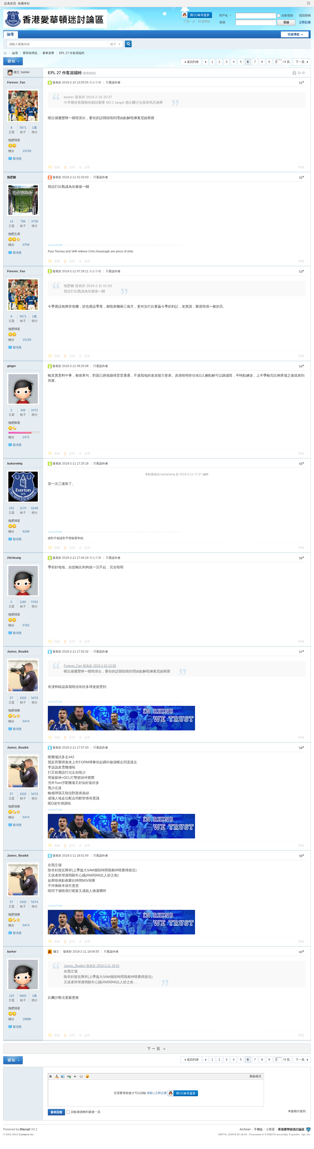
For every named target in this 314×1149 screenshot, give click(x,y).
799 (23, 221)
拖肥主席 (14, 234)
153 (11, 508)
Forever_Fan (16, 82)
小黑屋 (270, 1129)
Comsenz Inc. (26, 1134)
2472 (34, 410)
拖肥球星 (14, 140)
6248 (34, 508)
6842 (23, 996)
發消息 (17, 158)
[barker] (10, 72)
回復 (57, 167)
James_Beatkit (17, 651)
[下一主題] (304, 72)
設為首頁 (10, 3)
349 (23, 410)
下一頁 (300, 62)
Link (68, 1076)
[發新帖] (13, 61)
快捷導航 (294, 34)
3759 (34, 221)
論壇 (10, 34)
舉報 (301, 167)
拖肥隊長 (14, 422)
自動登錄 (287, 15)
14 (11, 221)
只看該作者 (113, 82)
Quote (75, 1076)
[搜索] (127, 44)
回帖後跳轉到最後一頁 (85, 1112)
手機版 (258, 1129)
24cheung (14, 558)
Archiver (245, 1129)
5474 (34, 698)
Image (62, 1076)
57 (11, 698)
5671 (23, 127)
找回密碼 (305, 15)
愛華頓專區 (30, 53)
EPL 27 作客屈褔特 (71, 53)
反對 (87, 167)
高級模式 (255, 1076)
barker (25, 72)
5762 (34, 602)
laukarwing (14, 463)
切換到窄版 (308, 3)
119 (11, 996)
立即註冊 (305, 22)
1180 (23, 602)
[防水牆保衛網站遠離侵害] (308, 1129)
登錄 (150, 1093)
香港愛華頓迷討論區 (5, 53)
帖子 (113, 44)
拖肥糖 (11, 177)
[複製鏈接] (89, 73)
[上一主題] (299, 72)
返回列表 (193, 62)
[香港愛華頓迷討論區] (55, 27)
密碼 (222, 22)
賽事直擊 (48, 53)
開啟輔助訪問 (304, 3)
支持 (72, 167)
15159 (27, 151)
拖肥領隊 (14, 710)
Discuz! (25, 1129)
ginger (11, 366)
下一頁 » (157, 1049)
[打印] (294, 72)
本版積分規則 (297, 1111)
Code (81, 1076)
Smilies (87, 1076)
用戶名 (223, 15)
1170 (23, 508)
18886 (27, 1019)
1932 (23, 698)
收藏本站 (24, 3)
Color (56, 1076)
